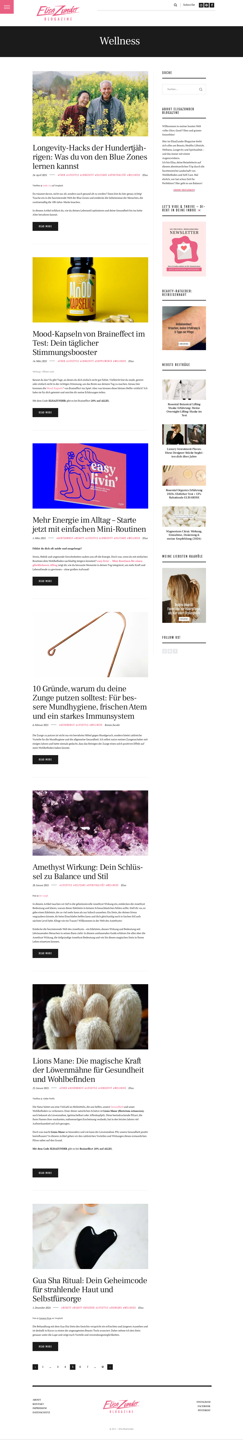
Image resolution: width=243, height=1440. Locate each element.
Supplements (104, 361)
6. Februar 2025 (40, 725)
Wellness (134, 175)
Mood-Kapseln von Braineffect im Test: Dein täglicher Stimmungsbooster (89, 343)
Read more (45, 226)
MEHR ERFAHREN (184, 190)
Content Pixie (45, 1318)
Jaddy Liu (47, 185)
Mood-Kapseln (55, 388)
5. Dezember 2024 (42, 1307)
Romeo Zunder (112, 725)
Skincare (116, 1307)
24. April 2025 (40, 175)
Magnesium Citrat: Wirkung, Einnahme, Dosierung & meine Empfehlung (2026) (184, 535)
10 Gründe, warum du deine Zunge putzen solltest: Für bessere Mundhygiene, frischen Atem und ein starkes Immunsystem (90, 702)
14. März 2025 (40, 361)
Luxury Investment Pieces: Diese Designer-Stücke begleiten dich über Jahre (184, 452)
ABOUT (37, 1399)
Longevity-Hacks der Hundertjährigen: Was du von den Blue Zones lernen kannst (90, 157)
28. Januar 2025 (41, 885)
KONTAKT (38, 1404)
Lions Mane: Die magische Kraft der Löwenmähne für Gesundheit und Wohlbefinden (88, 1070)
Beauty (80, 538)
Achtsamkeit (65, 538)
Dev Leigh (43, 895)
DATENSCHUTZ (41, 1412)
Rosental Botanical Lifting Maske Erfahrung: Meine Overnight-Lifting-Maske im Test (184, 410)
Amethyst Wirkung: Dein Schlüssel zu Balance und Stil (88, 872)
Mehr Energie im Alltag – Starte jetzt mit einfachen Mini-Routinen (89, 525)
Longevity (88, 175)
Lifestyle (73, 175)
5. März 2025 (39, 538)
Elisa (145, 175)
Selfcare (101, 175)
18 (103, 1366)
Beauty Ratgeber (84, 1307)
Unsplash (59, 1318)
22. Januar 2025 (41, 1088)
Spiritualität (118, 175)
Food (62, 175)
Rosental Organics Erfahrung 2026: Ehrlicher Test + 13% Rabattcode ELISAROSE (184, 493)
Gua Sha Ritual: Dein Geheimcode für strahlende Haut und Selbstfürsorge (90, 1289)
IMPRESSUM (40, 1408)
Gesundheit (68, 725)
